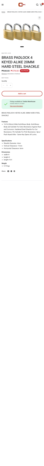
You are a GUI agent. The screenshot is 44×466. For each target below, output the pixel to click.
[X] (11, 171)
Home (3, 12)
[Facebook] (8, 171)
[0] (40, 4)
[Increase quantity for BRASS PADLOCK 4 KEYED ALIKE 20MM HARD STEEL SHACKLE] (10, 85)
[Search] (37, 4)
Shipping (4, 74)
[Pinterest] (14, 171)
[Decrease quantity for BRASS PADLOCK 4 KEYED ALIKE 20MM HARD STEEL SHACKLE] (3, 85)
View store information (16, 106)
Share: (4, 171)
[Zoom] (39, 17)
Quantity (4, 81)
